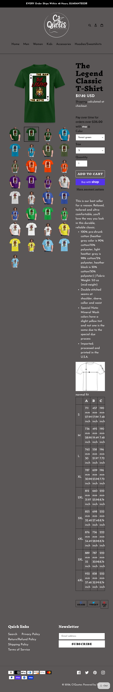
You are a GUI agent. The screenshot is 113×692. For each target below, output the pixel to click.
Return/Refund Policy (22, 639)
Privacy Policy (31, 634)
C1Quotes (77, 684)
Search (12, 634)
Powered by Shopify (94, 684)
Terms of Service (19, 649)
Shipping (81, 101)
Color (79, 131)
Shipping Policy (18, 644)
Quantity (82, 157)
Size (78, 144)
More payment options (90, 189)
